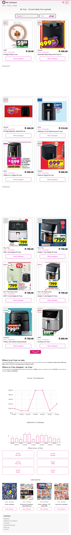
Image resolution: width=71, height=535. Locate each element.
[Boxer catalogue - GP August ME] (44, 491)
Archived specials (9, 525)
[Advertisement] (35, 80)
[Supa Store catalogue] (61, 491)
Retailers (7, 519)
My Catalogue (11, 2)
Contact (6, 529)
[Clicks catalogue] (9, 491)
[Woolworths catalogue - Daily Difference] (27, 491)
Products (6, 523)
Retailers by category (10, 521)
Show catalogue (9, 509)
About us (6, 527)
